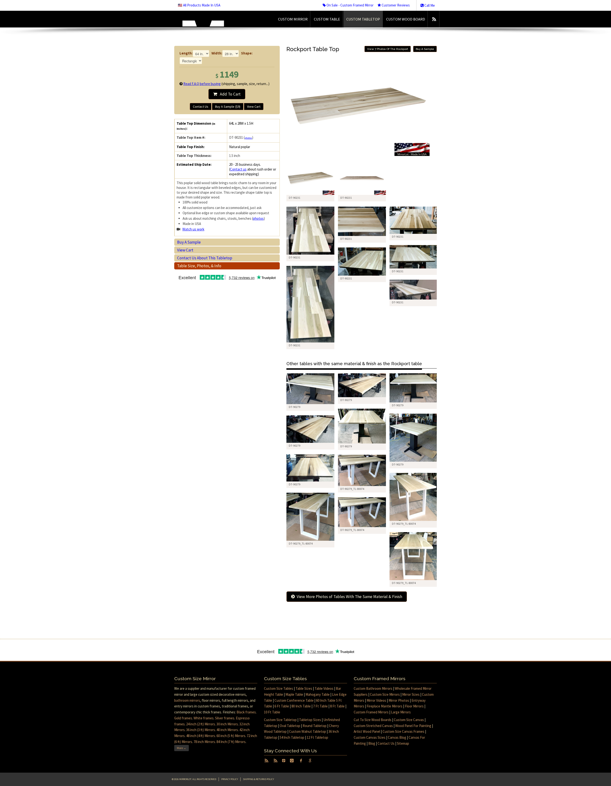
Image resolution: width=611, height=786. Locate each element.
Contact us (238, 169)
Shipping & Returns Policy (258, 779)
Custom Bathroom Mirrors (373, 688)
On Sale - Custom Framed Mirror (350, 5)
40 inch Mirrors (227, 729)
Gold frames (183, 718)
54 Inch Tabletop (292, 737)
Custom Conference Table (294, 700)
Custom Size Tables (278, 688)
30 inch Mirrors (227, 724)
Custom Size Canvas (409, 719)
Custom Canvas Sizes (369, 737)
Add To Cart (229, 94)
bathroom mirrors (187, 700)
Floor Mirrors (414, 706)
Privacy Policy (229, 779)
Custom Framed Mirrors (371, 712)
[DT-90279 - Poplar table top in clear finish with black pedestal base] (310, 388)
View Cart (253, 106)
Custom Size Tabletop (280, 719)
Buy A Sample (189, 242)
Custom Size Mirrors (385, 694)
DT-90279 (294, 407)
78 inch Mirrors (204, 741)
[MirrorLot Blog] (434, 19)
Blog (371, 743)
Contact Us (200, 106)
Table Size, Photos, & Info (199, 265)
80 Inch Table (301, 706)
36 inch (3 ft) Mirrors (200, 729)
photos (248, 137)
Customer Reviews (395, 5)
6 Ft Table (281, 706)
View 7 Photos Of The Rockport (387, 49)
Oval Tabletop (290, 725)
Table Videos (324, 688)
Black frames (246, 712)
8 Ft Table (337, 706)
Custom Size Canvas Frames (403, 731)
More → (181, 748)
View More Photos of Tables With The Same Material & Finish (348, 596)
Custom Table (327, 19)
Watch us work (193, 229)
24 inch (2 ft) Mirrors (200, 724)
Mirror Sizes (411, 694)
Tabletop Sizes (310, 719)
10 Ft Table (272, 712)
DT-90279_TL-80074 (352, 489)
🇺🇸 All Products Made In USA (199, 5)
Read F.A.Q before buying (202, 83)
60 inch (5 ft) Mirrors (230, 735)
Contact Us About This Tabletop (204, 258)
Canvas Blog (397, 737)
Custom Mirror (293, 19)
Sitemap (403, 743)
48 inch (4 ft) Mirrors (200, 735)
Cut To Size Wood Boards (372, 719)
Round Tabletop (315, 725)
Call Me (429, 5)
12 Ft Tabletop (317, 737)
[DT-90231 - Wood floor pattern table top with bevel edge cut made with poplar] (362, 221)
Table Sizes (303, 688)
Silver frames (224, 718)
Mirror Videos (376, 700)
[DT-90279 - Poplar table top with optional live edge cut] (362, 385)
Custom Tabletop (363, 19)
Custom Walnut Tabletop (307, 731)
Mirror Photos (399, 700)
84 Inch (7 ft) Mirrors (231, 741)
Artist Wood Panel (367, 731)
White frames (204, 718)
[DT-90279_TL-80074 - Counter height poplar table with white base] (362, 470)
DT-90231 (294, 257)
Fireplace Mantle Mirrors (384, 706)
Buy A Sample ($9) (227, 106)
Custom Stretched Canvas (373, 725)
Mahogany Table (318, 694)
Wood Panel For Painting (413, 725)
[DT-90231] (310, 178)
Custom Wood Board (405, 19)
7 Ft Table (320, 706)
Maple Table (294, 694)
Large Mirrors (401, 712)
